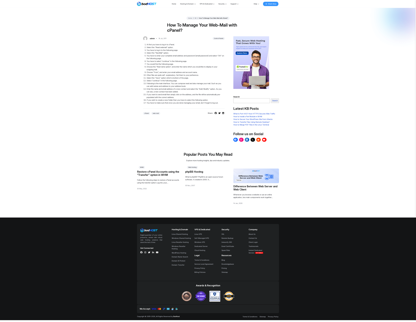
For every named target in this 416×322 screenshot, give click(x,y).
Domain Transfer (178, 265)
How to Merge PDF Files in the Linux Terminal (251, 125)
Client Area (272, 4)
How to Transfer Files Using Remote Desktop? (251, 122)
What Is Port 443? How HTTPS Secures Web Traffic (254, 114)
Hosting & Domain (187, 4)
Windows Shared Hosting (181, 238)
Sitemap (225, 272)
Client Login (253, 242)
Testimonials (253, 246)
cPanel (146, 113)
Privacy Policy (199, 268)
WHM (142, 167)
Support (233, 4)
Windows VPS (199, 242)
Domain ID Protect (178, 261)
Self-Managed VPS (201, 238)
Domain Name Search (180, 257)
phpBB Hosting (194, 171)
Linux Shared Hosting (180, 234)
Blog (223, 260)
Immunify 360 (227, 242)
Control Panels (218, 38)
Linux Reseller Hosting (180, 242)
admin (152, 38)
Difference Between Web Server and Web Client (255, 188)
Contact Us (253, 238)
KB (195, 18)
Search (275, 100)
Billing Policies (200, 272)
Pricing (224, 268)
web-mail (156, 113)
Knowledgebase (228, 264)
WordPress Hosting (179, 253)
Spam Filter (226, 250)
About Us (252, 234)
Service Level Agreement (203, 264)
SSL (223, 234)
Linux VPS (198, 234)
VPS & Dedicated (206, 4)
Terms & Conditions (201, 260)
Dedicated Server (201, 246)
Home (174, 4)
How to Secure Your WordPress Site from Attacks (253, 119)
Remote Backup (227, 238)
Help (255, 4)
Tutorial (238, 180)
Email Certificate (228, 246)
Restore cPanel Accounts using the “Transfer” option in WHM (158, 173)
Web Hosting (192, 167)
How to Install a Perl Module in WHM (247, 116)
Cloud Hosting (199, 250)
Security (221, 4)
